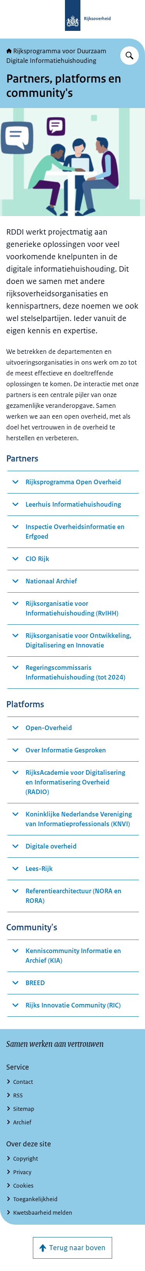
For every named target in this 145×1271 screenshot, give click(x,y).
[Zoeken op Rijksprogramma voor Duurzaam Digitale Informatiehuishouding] (129, 55)
